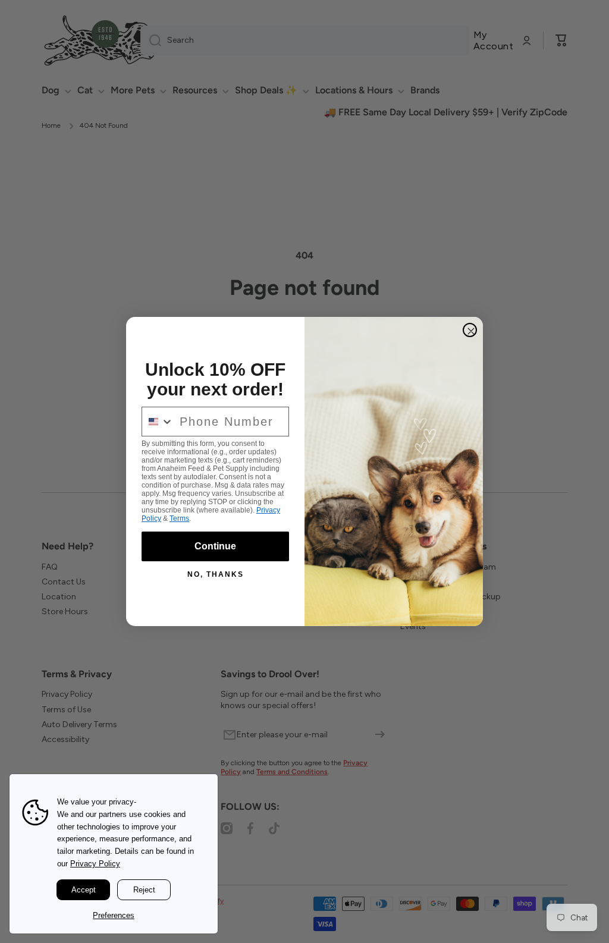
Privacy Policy (95, 863)
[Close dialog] (470, 330)
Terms (179, 518)
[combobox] (158, 421)
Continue (215, 546)
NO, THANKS (215, 574)
